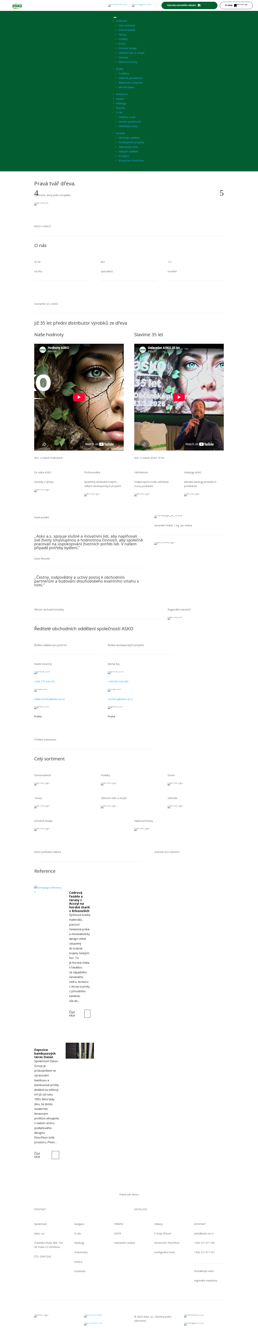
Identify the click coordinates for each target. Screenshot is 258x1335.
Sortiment (121, 20)
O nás (119, 112)
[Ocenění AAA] (104, 1316)
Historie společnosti (129, 121)
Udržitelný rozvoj (128, 126)
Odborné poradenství (130, 78)
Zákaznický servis (128, 147)
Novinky (120, 108)
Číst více (72, 1013)
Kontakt (120, 133)
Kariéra (120, 98)
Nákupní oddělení (128, 151)
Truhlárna (123, 73)
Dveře (121, 43)
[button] (36, 193)
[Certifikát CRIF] (104, 1324)
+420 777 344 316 (44, 681)
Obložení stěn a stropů (131, 52)
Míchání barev (126, 87)
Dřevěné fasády (127, 48)
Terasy (122, 34)
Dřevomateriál (126, 30)
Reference (122, 94)
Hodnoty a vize (126, 117)
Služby (119, 69)
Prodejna (123, 156)
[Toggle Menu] (115, 17)
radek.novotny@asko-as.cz (49, 699)
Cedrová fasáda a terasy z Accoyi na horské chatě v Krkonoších (79, 901)
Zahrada (123, 57)
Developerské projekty (131, 142)
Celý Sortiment (126, 25)
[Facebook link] (117, 5)
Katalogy (121, 103)
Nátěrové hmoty (127, 62)
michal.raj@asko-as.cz (120, 699)
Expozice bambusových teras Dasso (45, 1053)
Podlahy (123, 39)
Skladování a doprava (130, 82)
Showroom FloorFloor (131, 160)
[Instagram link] (141, 5)
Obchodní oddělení (129, 137)
